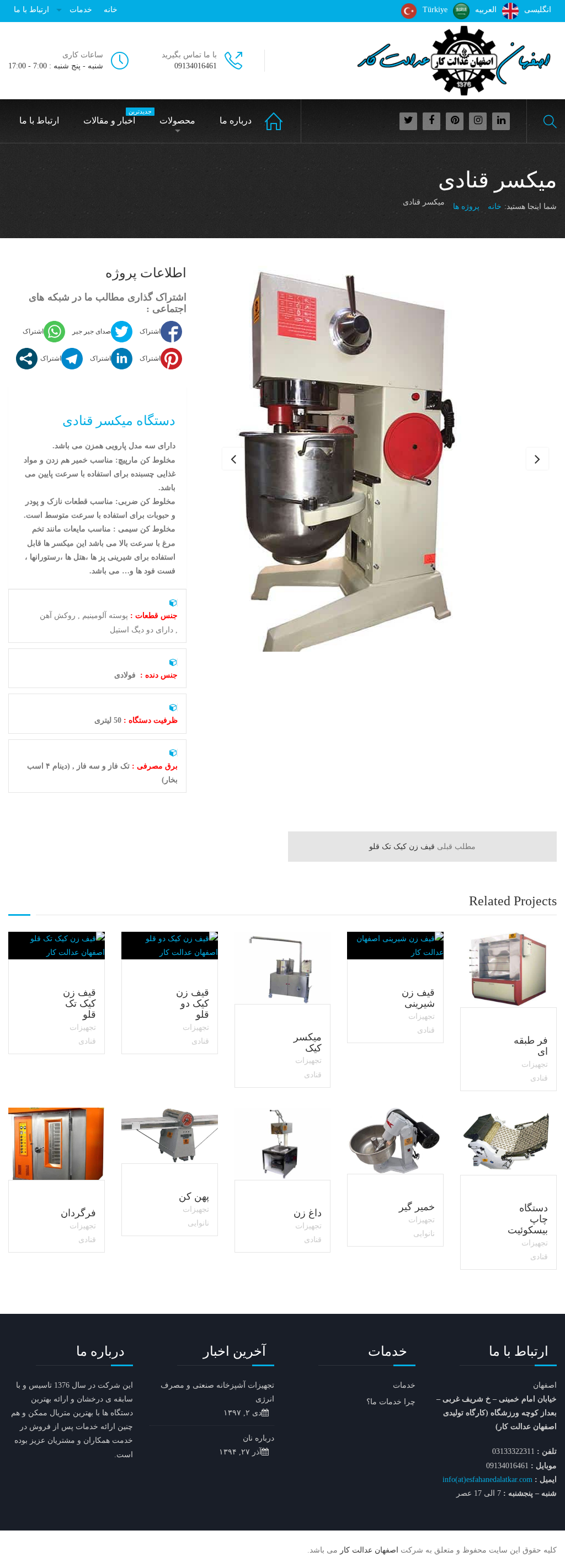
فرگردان (78, 1212)
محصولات (177, 120)
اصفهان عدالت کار (369, 1550)
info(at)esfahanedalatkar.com (487, 1479)
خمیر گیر (417, 1206)
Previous (233, 459)
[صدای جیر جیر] (101, 331)
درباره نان (258, 1438)
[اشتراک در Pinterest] (159, 358)
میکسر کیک (308, 1043)
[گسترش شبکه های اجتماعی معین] (27, 358)
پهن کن (194, 1196)
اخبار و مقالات (114, 116)
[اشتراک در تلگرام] (60, 358)
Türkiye (435, 10)
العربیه (486, 10)
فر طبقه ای (531, 1046)
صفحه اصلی (283, 121)
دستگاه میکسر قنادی (118, 421)
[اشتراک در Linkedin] (109, 358)
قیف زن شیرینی (418, 998)
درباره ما (236, 120)
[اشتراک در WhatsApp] (42, 331)
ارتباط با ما (31, 10)
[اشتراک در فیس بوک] (159, 331)
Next (537, 459)
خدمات (81, 10)
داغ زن (308, 1212)
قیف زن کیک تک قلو (422, 846)
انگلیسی (537, 10)
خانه (111, 10)
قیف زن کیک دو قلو (192, 1003)
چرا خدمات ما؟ (390, 1402)
